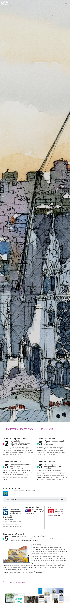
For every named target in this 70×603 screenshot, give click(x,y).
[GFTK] (4, 3)
